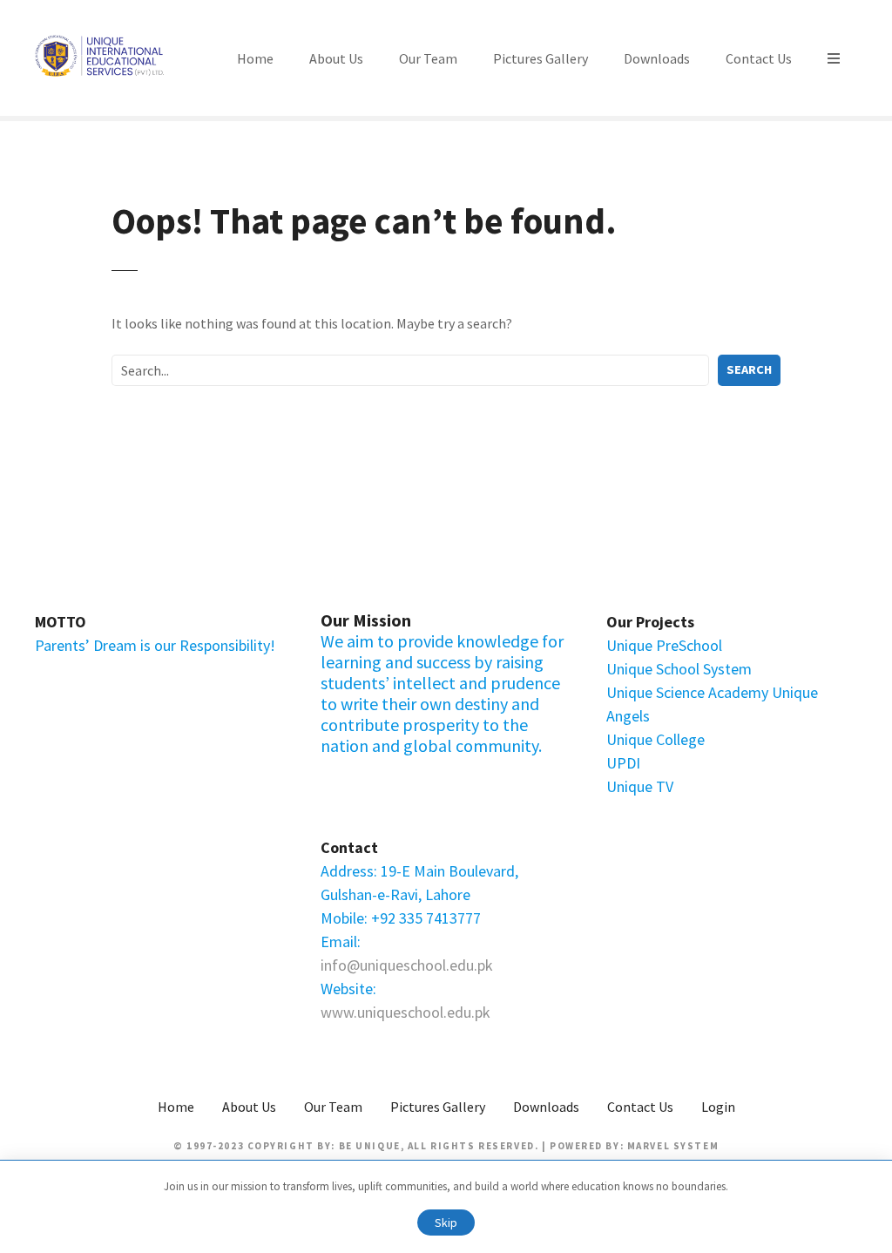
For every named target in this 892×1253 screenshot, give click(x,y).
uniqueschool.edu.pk (423, 1012)
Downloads (657, 58)
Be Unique (370, 1146)
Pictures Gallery (540, 58)
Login (718, 1106)
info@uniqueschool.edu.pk (407, 965)
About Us (336, 58)
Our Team (428, 58)
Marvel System (673, 1146)
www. (339, 1012)
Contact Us (759, 58)
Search (749, 369)
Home (255, 58)
